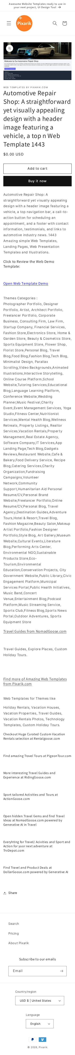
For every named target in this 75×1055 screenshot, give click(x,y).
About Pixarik (18, 943)
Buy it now (37, 181)
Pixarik (43, 1047)
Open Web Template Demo (25, 283)
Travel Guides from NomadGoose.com (35, 631)
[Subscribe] (61, 971)
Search (13, 924)
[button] (9, 23)
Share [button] (12, 893)
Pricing (13, 933)
